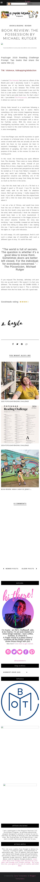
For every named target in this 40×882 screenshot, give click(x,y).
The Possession (21, 97)
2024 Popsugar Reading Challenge (15, 445)
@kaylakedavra (20, 661)
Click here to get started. (24, 644)
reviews (28, 26)
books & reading (16, 26)
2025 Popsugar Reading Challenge (15, 401)
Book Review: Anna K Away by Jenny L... (16, 489)
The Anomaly (14, 80)
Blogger (27, 1)
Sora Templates (20, 876)
